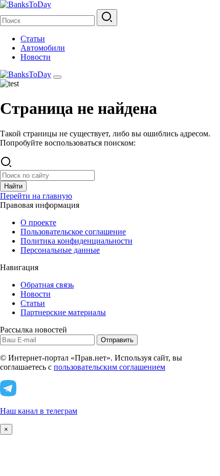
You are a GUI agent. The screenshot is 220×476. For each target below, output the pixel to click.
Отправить (117, 340)
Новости (35, 57)
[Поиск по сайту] (107, 17)
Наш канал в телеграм (38, 411)
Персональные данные (60, 250)
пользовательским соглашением (109, 367)
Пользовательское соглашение (73, 231)
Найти (13, 186)
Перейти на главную (36, 196)
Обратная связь (47, 284)
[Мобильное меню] (57, 77)
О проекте (38, 222)
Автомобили (42, 47)
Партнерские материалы (63, 312)
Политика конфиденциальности (76, 240)
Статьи (32, 38)
